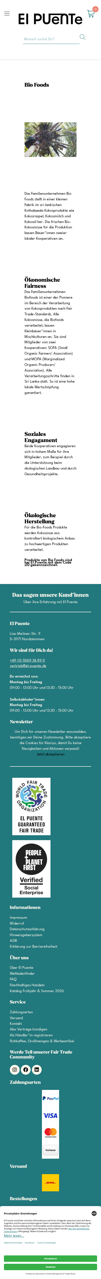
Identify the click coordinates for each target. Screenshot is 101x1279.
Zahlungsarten (21, 1012)
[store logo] (50, 19)
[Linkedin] (37, 1070)
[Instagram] (15, 1070)
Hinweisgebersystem (26, 935)
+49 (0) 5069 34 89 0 (27, 661)
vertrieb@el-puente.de (28, 666)
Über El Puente (21, 968)
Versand (16, 1018)
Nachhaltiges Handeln (27, 985)
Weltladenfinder (22, 974)
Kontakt (16, 1024)
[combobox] (51, 39)
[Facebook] (26, 1070)
